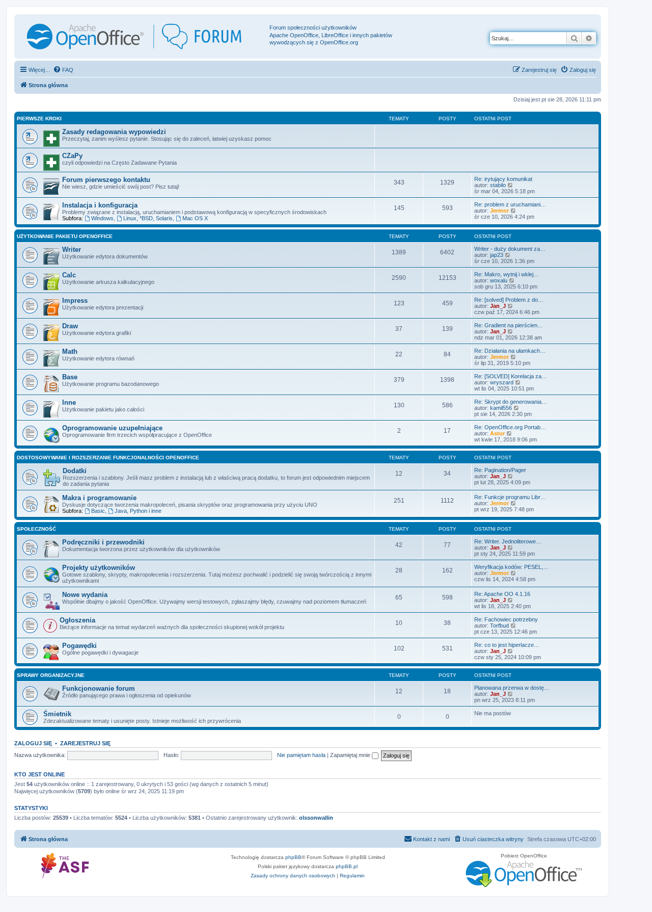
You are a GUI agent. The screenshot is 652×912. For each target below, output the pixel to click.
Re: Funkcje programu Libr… (510, 497)
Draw (70, 326)
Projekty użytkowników (98, 567)
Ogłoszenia (77, 620)
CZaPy (72, 156)
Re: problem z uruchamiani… (510, 204)
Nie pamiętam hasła (301, 755)
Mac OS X (195, 218)
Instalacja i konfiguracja (100, 205)
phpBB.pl (347, 866)
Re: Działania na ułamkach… (510, 351)
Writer (71, 249)
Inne (69, 402)
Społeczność (36, 529)
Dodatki (75, 471)
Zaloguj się (33, 743)
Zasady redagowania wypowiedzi (114, 132)
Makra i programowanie (99, 498)
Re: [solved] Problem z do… (509, 300)
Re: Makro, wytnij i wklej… (506, 274)
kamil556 (501, 408)
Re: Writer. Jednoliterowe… (507, 541)
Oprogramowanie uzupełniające (112, 428)
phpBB (293, 857)
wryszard (501, 382)
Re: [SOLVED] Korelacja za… (510, 376)
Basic (98, 511)
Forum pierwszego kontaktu (106, 180)
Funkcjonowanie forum (98, 688)
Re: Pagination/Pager (500, 470)
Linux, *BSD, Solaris (148, 218)
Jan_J (498, 306)
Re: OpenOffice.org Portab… (510, 427)
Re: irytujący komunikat (503, 179)
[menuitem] (63, 70)
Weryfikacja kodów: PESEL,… (511, 567)
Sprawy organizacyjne (51, 675)
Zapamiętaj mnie (351, 755)
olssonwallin (316, 818)
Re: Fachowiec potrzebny (506, 619)
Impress (75, 300)
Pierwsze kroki (39, 118)
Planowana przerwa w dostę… (512, 688)
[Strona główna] (143, 36)
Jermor (499, 210)
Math (69, 351)
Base (69, 377)
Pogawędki (79, 645)
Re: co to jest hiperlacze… (506, 645)
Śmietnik (57, 714)
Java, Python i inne (138, 511)
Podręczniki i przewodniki (103, 542)
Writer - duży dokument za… (510, 249)
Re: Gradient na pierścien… (508, 325)
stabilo (498, 185)
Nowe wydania (84, 594)
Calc (69, 275)
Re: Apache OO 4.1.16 (502, 594)
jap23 (496, 255)
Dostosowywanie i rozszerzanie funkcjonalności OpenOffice (108, 457)
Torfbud (499, 625)
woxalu (498, 280)
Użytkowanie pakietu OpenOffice (65, 236)
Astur (497, 433)
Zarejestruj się (85, 743)
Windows (102, 218)
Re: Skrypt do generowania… (510, 402)
